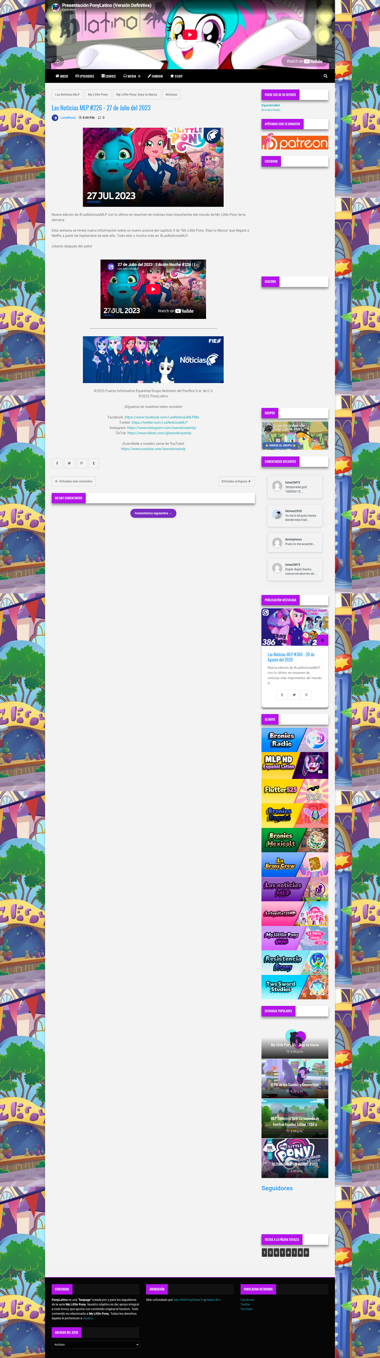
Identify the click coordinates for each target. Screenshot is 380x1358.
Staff (179, 76)
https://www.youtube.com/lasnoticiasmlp (153, 449)
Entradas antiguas (235, 481)
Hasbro (88, 1318)
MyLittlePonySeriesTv (189, 1300)
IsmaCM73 (292, 482)
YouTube (246, 1309)
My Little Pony (98, 94)
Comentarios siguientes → (153, 513)
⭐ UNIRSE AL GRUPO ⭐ (280, 445)
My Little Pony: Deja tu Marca (136, 94)
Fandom (157, 76)
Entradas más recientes (75, 481)
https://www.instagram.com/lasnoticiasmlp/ (162, 428)
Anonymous (293, 539)
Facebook (247, 1300)
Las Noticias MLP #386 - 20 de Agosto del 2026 (291, 657)
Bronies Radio (270, 110)
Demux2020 (293, 511)
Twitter (245, 1304)
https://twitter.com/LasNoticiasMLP (160, 422)
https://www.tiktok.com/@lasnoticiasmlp (159, 433)
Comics (110, 76)
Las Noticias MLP (67, 94)
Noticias (171, 94)
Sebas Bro (213, 1300)
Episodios (87, 76)
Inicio (64, 76)
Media (132, 76)
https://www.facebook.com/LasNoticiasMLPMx (162, 417)
